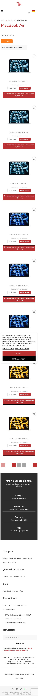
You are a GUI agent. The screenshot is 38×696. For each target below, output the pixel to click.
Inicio (3, 20)
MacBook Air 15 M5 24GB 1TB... (19, 81)
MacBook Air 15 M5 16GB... (19, 183)
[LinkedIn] (17, 689)
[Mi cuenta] (26, 11)
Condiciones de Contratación (18, 650)
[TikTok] (21, 689)
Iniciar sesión (13, 88)
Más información (8, 348)
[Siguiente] (35, 465)
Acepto (19, 353)
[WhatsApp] (25, 689)
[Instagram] (13, 689)
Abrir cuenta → (24, 88)
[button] (2, 11)
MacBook (11, 20)
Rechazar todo (19, 359)
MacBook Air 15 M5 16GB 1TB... (19, 132)
